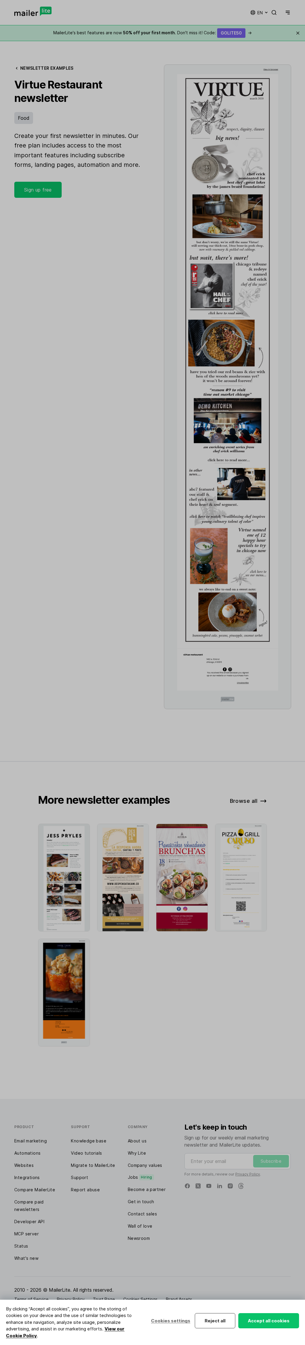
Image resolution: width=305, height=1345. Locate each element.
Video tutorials (86, 1153)
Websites (24, 1165)
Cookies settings (170, 1321)
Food (23, 118)
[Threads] (241, 1186)
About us (137, 1140)
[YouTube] (209, 1186)
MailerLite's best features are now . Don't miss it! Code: (152, 32)
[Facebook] (187, 1186)
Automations (27, 1153)
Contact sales (142, 1213)
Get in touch (141, 1201)
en (260, 12)
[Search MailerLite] (274, 12)
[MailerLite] (33, 11)
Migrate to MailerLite (93, 1165)
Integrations (27, 1177)
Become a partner (147, 1189)
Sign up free (38, 190)
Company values (145, 1165)
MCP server (26, 1233)
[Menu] (286, 12)
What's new (26, 1258)
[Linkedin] (219, 1186)
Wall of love (140, 1226)
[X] (198, 1186)
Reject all (215, 1321)
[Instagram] (230, 1186)
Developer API (29, 1221)
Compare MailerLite (34, 1189)
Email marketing (30, 1140)
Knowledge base (88, 1140)
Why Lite (137, 1153)
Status (21, 1245)
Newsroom (139, 1238)
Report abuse (85, 1189)
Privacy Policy (247, 1174)
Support (79, 1177)
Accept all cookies (269, 1321)
